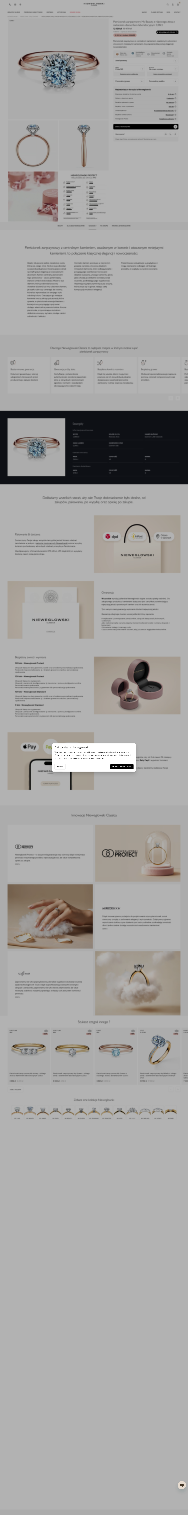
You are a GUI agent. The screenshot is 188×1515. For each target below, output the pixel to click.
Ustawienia (60, 766)
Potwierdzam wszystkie (121, 766)
